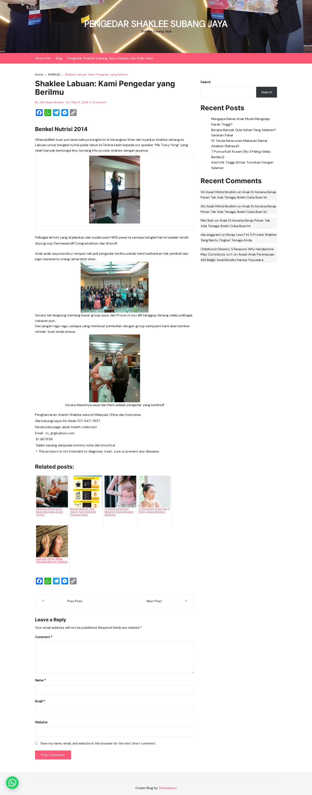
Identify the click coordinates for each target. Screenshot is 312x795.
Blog (59, 58)
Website (41, 722)
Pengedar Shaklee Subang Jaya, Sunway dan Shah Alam (110, 58)
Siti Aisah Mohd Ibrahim (218, 192)
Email (40, 701)
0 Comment (97, 102)
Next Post (154, 601)
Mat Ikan (207, 220)
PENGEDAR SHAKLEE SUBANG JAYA (156, 24)
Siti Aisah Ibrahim (52, 102)
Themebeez (168, 788)
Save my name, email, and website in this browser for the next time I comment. (98, 743)
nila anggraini (211, 234)
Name (40, 680)
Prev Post (74, 601)
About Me (43, 58)
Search (206, 82)
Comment (43, 637)
